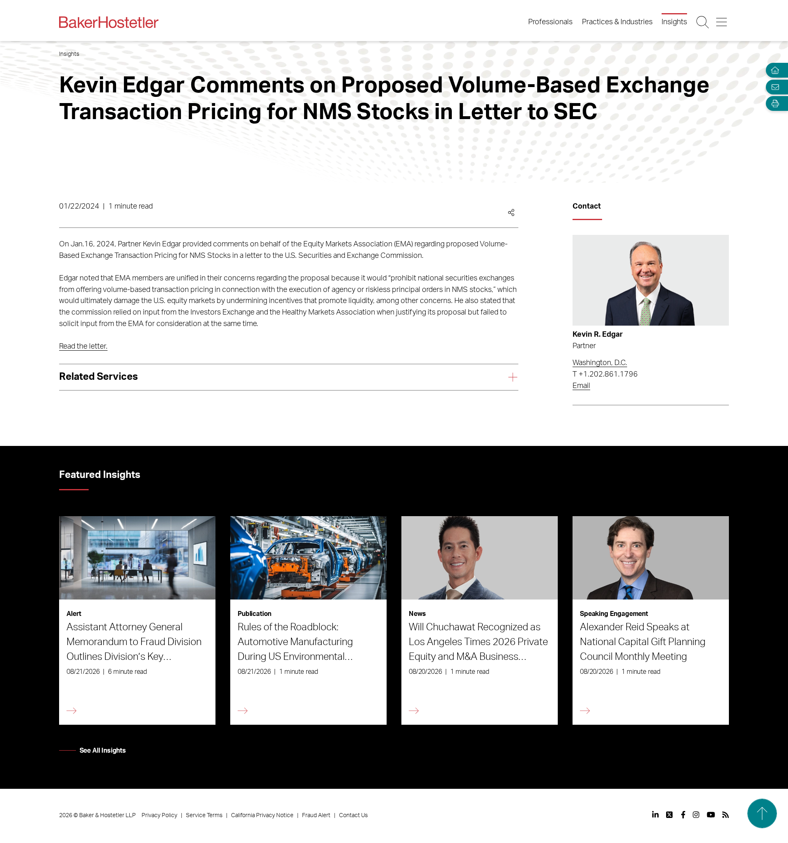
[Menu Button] (722, 22)
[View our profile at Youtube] (711, 814)
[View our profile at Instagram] (696, 814)
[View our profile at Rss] (725, 814)
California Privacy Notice (262, 815)
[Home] (773, 70)
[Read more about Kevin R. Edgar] (651, 280)
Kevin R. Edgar (598, 334)
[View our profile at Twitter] (669, 814)
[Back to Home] (108, 22)
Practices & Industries (617, 22)
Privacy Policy (159, 815)
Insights (674, 22)
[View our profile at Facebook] (683, 814)
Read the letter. (83, 346)
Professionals (550, 22)
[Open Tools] (773, 103)
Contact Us (353, 815)
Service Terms (204, 815)
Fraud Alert (316, 815)
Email (581, 386)
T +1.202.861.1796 (605, 374)
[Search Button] (703, 22)
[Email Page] (773, 87)
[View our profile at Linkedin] (655, 814)
